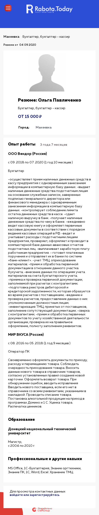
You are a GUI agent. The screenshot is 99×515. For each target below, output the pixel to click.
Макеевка (11, 36)
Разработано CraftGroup (45, 510)
